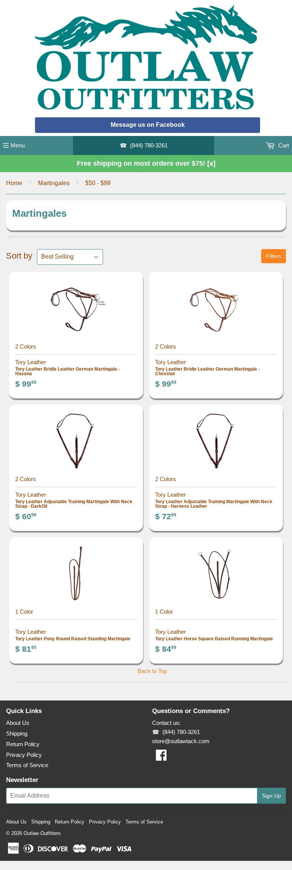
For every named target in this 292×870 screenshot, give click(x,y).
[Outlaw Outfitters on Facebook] (161, 757)
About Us (17, 723)
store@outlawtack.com (180, 741)
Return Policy (23, 744)
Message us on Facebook (148, 125)
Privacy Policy (24, 755)
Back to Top (152, 671)
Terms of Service (27, 765)
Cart (283, 145)
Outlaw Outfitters (42, 833)
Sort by (19, 256)
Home (14, 183)
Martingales (54, 183)
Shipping (16, 733)
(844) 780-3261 (149, 145)
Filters (273, 256)
